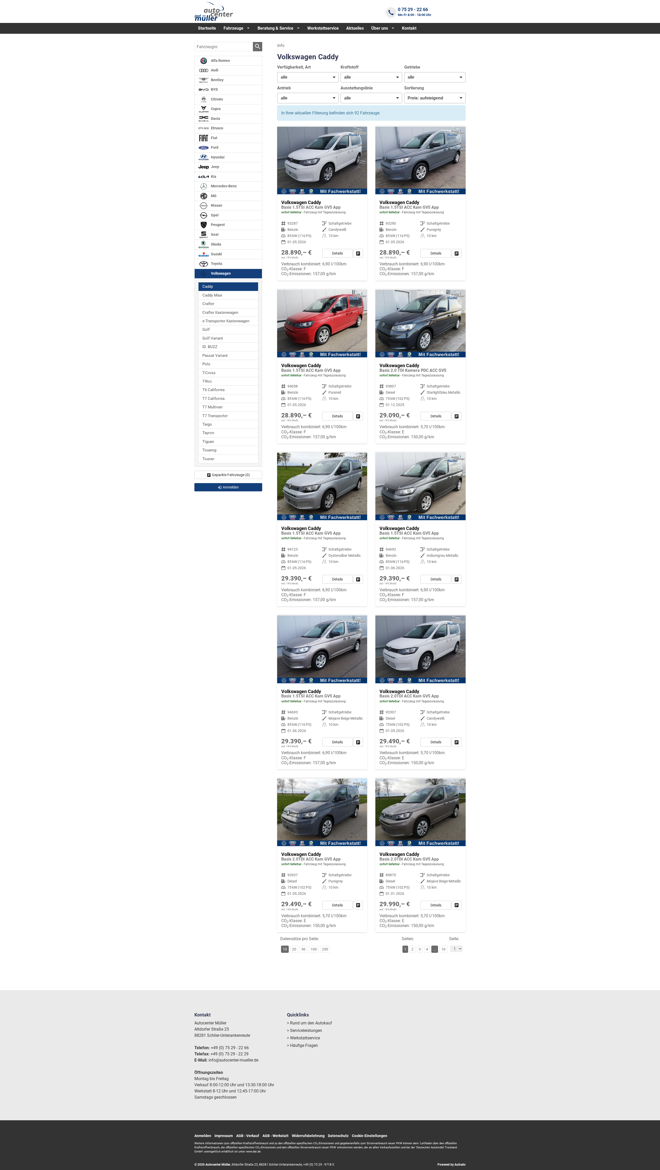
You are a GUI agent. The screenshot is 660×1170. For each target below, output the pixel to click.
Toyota (216, 264)
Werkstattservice (323, 28)
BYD (214, 89)
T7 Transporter (215, 416)
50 (303, 949)
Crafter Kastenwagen (220, 312)
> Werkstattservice (303, 1038)
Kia (213, 176)
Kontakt (409, 28)
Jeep (214, 167)
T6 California (213, 390)
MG (213, 196)
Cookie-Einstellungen (369, 1136)
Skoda (215, 244)
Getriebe (412, 67)
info (280, 45)
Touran (208, 459)
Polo (206, 364)
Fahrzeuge (233, 28)
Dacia (215, 118)
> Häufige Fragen (302, 1045)
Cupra (215, 109)
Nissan (216, 205)
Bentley (217, 80)
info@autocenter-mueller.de (233, 1060)
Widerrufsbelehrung (308, 1136)
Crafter (208, 303)
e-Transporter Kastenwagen (225, 321)
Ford (214, 147)
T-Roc (207, 381)
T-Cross (209, 373)
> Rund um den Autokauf (309, 1023)
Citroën (216, 99)
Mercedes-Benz (223, 186)
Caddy (207, 286)
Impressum (223, 1136)
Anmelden (202, 1136)
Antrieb (284, 88)
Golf (206, 329)
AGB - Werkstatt (275, 1136)
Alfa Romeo (220, 60)
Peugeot (217, 225)
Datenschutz (338, 1136)
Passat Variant (215, 355)
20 (294, 949)
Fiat (213, 138)
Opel (214, 215)
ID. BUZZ (209, 346)
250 (325, 949)
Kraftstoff (350, 67)
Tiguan (208, 441)
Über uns (379, 28)
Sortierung (414, 88)
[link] (358, 253)
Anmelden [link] (231, 487)
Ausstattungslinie (357, 88)
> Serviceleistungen (304, 1030)
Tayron (208, 433)
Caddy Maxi (212, 295)
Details (337, 253)
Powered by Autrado (452, 1164)
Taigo (207, 424)
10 (443, 949)
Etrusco (216, 128)
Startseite (207, 28)
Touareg (209, 450)
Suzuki (216, 254)
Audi (214, 70)
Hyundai (217, 157)
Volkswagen (220, 273)
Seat (214, 234)
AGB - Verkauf (247, 1136)
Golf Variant (212, 338)
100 (314, 949)
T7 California (213, 398)
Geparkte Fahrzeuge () (231, 475)
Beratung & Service (275, 28)
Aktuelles (355, 28)
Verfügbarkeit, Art (294, 67)
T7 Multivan (212, 407)
